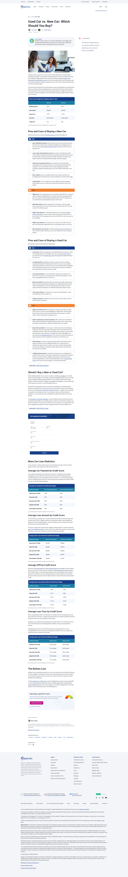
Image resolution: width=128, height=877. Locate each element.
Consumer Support (85, 1)
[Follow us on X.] (100, 798)
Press (68, 803)
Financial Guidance (96, 1)
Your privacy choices (77, 795)
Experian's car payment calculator (39, 399)
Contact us (104, 803)
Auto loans (37, 16)
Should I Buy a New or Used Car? (90, 48)
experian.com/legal (84, 809)
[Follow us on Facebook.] (96, 798)
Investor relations (94, 803)
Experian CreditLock (96, 773)
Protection (41, 6)
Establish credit (95, 770)
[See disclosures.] (47, 125)
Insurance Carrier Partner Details (28, 868)
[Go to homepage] (29, 17)
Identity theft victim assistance (58, 770)
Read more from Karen (33, 730)
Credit (34, 6)
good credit (39, 568)
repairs (64, 158)
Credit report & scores (79, 760)
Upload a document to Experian (58, 778)
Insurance (67, 6)
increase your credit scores (39, 681)
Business (38, 1)
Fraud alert (53, 762)
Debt (64, 737)
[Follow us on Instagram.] (103, 798)
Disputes (53, 765)
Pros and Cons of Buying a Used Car (90, 45)
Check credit (95, 765)
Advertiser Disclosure (100, 10)
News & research (78, 784)
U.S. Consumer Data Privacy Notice (55, 803)
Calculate (44, 452)
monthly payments (49, 255)
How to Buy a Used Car (42, 365)
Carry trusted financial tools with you (32, 795)
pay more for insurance (63, 229)
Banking (76, 765)
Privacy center (39, 803)
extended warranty (46, 335)
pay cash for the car (65, 254)
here (42, 818)
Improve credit (95, 768)
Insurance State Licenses (27, 865)
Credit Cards (54, 6)
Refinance (60, 737)
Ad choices (76, 803)
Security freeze (54, 760)
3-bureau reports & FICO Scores (99, 762)
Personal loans (37, 737)
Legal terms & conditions (26, 803)
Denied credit (54, 768)
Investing (76, 778)
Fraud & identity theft (79, 762)
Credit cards (76, 768)
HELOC (55, 737)
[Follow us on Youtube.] (106, 798)
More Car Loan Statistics (88, 50)
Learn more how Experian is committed (56, 795)
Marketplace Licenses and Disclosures (30, 862)
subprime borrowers (62, 570)
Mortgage (50, 737)
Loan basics (31, 737)
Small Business (31, 1)
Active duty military (55, 773)
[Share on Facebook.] (29, 744)
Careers (84, 803)
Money (47, 6)
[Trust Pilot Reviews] (101, 794)
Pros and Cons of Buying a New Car (90, 42)
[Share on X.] (31, 744)
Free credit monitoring (97, 760)
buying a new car (50, 135)
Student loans (44, 737)
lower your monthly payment (35, 529)
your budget (62, 376)
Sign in (100, 6)
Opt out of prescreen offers (57, 776)
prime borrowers (53, 568)
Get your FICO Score (36, 703)
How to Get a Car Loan (42, 408)
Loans (61, 6)
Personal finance (70, 737)
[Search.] (106, 7)
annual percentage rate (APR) (49, 146)
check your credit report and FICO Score (47, 390)
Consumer (23, 1)
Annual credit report (96, 776)
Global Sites (104, 1)
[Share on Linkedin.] (33, 744)
